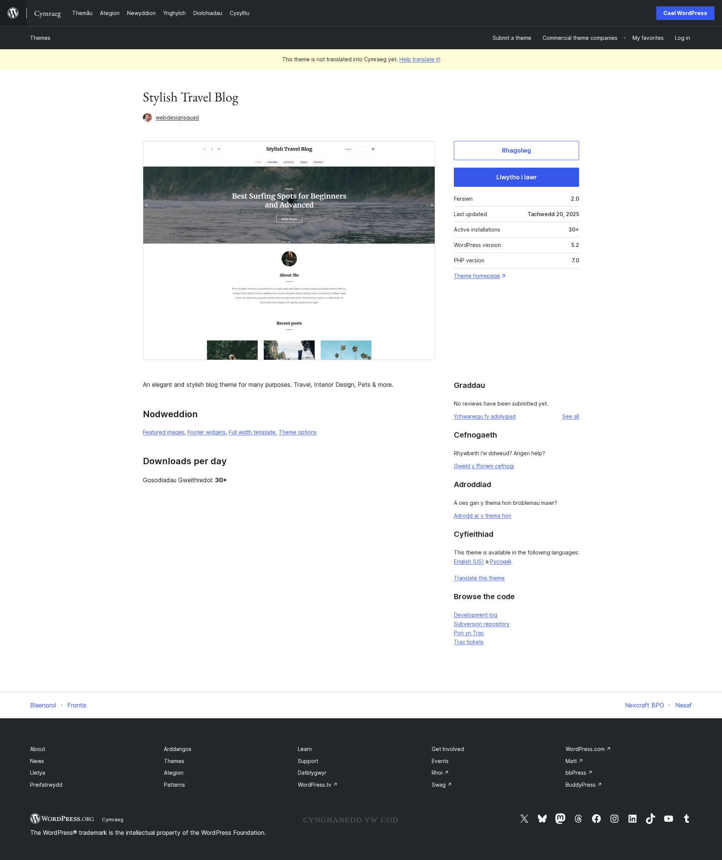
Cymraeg (112, 819)
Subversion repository (482, 624)
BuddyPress (584, 784)
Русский (500, 561)
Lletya (37, 772)
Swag (442, 784)
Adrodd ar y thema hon (482, 515)
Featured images (164, 432)
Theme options (298, 432)
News (37, 761)
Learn (305, 749)
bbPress (579, 772)
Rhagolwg (516, 150)
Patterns (174, 784)
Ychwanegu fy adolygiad (485, 416)
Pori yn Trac (469, 633)
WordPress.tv (318, 784)
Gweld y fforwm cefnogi (484, 466)
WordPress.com (588, 749)
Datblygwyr (312, 772)
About (37, 749)
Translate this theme (479, 578)
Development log (475, 615)
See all (570, 416)
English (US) (469, 561)
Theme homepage (477, 276)
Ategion (174, 772)
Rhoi (440, 772)
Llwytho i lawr (516, 177)
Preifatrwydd (46, 784)
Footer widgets (207, 432)
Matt (574, 761)
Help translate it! (419, 59)
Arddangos (177, 749)
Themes (40, 38)
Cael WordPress (685, 13)
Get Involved (448, 749)
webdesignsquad (177, 117)
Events (440, 761)
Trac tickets (469, 642)
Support (308, 761)
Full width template (252, 432)
